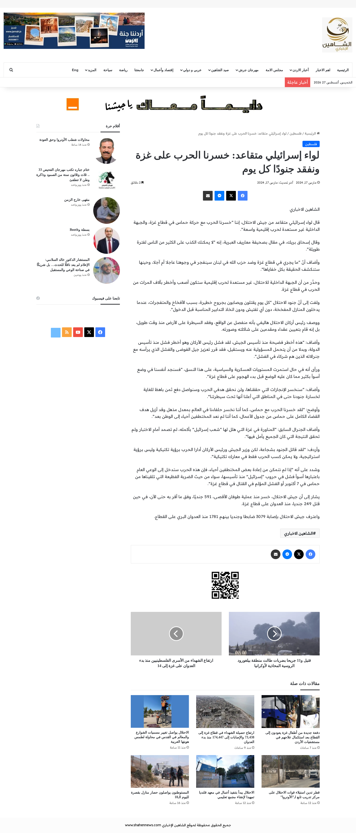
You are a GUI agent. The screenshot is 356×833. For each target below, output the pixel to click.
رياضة (123, 70)
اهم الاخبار (323, 70)
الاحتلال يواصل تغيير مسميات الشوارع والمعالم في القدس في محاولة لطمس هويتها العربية (161, 737)
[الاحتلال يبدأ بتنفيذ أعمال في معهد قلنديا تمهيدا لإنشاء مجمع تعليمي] (225, 771)
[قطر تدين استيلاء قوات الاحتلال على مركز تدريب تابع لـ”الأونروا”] (291, 771)
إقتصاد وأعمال (163, 70)
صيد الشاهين (220, 70)
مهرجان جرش (249, 70)
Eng (75, 70)
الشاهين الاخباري (298, 533)
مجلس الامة (274, 70)
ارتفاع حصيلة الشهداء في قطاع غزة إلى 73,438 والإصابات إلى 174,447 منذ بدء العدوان (226, 737)
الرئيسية (343, 70)
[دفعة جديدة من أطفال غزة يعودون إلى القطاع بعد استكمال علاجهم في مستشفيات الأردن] (291, 711)
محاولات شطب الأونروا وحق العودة (64, 140)
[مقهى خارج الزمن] (106, 210)
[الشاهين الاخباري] (337, 35)
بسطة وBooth (80, 230)
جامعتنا (139, 70)
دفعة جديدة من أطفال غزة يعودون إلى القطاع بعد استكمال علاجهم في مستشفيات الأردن (292, 737)
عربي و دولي (192, 70)
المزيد (92, 70)
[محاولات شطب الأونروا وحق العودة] (106, 150)
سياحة (107, 70)
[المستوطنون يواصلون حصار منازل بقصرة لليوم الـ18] (160, 771)
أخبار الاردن (301, 70)
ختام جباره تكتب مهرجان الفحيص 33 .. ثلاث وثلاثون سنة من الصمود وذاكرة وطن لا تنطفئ (63, 175)
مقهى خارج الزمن (77, 200)
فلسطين (296, 133)
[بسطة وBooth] (106, 240)
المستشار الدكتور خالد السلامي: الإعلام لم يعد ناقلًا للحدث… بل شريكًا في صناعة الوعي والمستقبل (63, 265)
